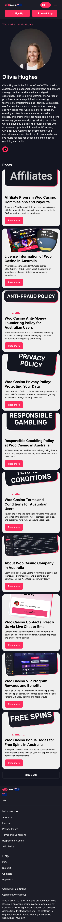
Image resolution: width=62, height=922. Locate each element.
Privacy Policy (10, 829)
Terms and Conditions (14, 834)
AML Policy (8, 846)
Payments (7, 879)
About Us (7, 817)
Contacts (7, 873)
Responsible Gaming (13, 840)
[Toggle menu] (55, 5)
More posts (31, 774)
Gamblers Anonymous (14, 894)
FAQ (4, 862)
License (6, 823)
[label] (4, 794)
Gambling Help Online (14, 888)
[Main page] (13, 4)
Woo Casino (9, 24)
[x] (5, 149)
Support (6, 867)
